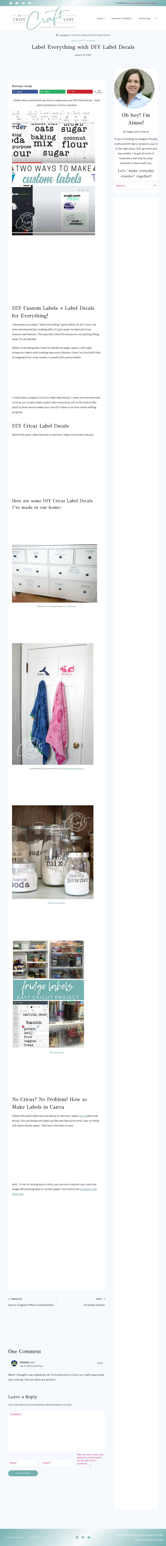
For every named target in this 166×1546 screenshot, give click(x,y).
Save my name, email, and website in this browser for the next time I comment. (90, 1459)
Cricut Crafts (78, 41)
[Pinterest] (23, 3)
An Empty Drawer (94, 1302)
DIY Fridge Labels (57, 1052)
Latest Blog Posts (14, 1537)
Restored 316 (155, 1539)
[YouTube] (17, 3)
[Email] (29, 3)
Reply (100, 1363)
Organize (90, 41)
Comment (16, 1414)
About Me (34, 1537)
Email (47, 1462)
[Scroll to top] (159, 1536)
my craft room (70, 606)
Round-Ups (144, 18)
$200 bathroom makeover (73, 768)
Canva (82, 1115)
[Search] (154, 185)
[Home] (57, 35)
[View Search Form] (156, 18)
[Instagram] (10, 3)
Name (13, 1462)
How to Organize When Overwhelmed (30, 1302)
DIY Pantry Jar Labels (56, 903)
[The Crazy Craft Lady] (43, 18)
